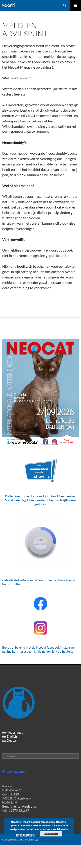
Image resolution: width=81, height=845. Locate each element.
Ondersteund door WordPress (20, 839)
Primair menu (75, 5)
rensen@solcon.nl (25, 806)
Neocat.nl (8, 5)
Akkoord (51, 834)
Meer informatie (25, 834)
